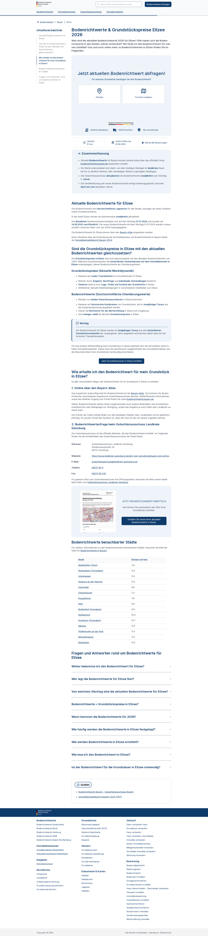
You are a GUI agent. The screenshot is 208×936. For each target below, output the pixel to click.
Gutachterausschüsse (91, 12)
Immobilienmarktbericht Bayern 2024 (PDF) (100, 797)
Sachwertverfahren (135, 904)
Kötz (80, 604)
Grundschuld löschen (46, 889)
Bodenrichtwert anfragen (158, 4)
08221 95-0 (97, 467)
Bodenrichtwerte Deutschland (50, 824)
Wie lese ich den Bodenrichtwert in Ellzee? (101, 754)
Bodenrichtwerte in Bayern (93, 550)
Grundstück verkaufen (137, 828)
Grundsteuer (87, 865)
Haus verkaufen (134, 832)
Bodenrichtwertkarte (90, 832)
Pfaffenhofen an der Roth (90, 631)
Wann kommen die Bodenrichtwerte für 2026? (104, 716)
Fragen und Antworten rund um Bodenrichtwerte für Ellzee (52, 80)
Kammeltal (83, 587)
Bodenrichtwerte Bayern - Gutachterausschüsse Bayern (106, 792)
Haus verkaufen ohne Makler (140, 836)
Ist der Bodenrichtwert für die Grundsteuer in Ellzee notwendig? (116, 767)
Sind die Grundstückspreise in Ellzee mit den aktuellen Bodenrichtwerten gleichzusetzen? (52, 48)
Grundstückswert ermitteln (139, 884)
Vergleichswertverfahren (138, 907)
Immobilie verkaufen (136, 840)
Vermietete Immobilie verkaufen (141, 851)
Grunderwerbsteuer (90, 861)
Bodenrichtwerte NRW (47, 836)
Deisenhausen (85, 593)
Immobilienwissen (66, 12)
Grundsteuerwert (89, 850)
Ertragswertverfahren (136, 881)
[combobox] (119, 4)
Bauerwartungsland (90, 824)
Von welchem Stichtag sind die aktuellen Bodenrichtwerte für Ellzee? (120, 691)
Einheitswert (87, 857)
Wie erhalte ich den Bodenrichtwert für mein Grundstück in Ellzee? (52, 60)
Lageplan (85, 887)
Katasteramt (86, 879)
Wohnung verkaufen (136, 855)
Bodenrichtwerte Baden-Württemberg (54, 840)
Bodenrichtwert (134, 873)
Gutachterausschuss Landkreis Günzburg (107, 482)
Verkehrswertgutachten (137, 915)
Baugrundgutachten (136, 865)
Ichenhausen (84, 576)
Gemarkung (86, 883)
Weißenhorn (84, 615)
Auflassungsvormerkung (48, 882)
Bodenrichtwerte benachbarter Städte (52, 70)
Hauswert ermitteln (135, 892)
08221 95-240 (99, 473)
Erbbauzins (42, 874)
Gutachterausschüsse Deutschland (52, 854)
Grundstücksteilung (90, 836)
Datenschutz (165, 932)
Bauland (85, 840)
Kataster (85, 875)
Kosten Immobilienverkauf (138, 844)
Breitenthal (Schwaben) (90, 609)
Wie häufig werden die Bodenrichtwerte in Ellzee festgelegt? (113, 729)
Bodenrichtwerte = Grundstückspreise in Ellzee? (105, 704)
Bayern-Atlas (126, 232)
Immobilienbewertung (136, 896)
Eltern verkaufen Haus (137, 824)
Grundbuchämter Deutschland (50, 850)
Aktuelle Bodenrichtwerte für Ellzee (52, 37)
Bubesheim (83, 642)
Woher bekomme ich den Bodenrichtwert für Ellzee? (108, 666)
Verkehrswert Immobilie (137, 911)
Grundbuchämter (114, 12)
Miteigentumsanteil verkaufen (140, 847)
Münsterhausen (86, 637)
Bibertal (82, 626)
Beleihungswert (134, 869)
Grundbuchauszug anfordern (50, 885)
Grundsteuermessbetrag (92, 854)
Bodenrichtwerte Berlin (47, 828)
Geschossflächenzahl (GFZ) (94, 828)
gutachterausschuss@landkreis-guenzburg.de (114, 461)
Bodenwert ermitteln (136, 877)
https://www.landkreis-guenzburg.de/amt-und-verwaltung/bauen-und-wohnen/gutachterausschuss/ (131, 456)
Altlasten (85, 891)
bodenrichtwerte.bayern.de (94, 164)
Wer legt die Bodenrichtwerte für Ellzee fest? (103, 679)
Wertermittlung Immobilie (138, 919)
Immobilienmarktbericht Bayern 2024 (93, 240)
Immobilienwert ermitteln (138, 900)
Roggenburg (84, 598)
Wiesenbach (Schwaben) (90, 570)
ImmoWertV (42, 878)
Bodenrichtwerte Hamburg (49, 832)
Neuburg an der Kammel (90, 581)
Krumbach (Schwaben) (89, 620)
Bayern (60, 22)
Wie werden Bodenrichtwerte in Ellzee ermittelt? (105, 742)
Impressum (154, 932)
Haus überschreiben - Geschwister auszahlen (148, 888)
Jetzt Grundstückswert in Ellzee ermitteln (121, 361)
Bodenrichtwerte (45, 12)
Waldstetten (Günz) (88, 565)
